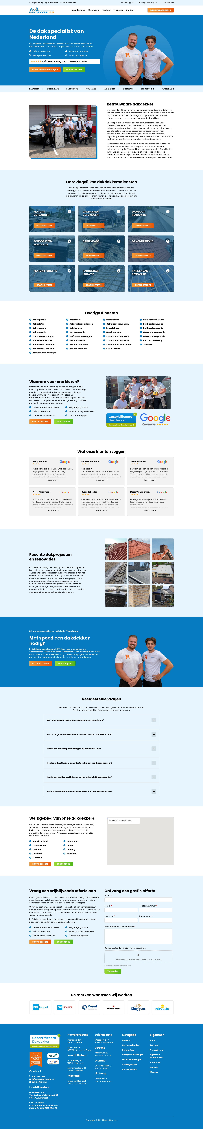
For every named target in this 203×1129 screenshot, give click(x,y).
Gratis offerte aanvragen (45, 69)
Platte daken (168, 89)
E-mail (107, 906)
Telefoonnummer (147, 906)
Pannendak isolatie (91, 272)
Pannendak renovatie (140, 272)
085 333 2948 (169, 3)
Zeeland (37, 849)
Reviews (106, 10)
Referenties (128, 1050)
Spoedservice (78, 10)
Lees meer (51, 480)
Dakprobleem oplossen (81, 324)
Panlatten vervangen (43, 336)
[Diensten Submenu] (98, 10)
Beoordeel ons (129, 1069)
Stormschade (113, 348)
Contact (130, 10)
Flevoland (37, 853)
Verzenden (112, 971)
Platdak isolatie (45, 271)
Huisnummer (145, 916)
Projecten (118, 10)
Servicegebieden (130, 1045)
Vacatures (155, 1062)
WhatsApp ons (129, 3)
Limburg (71, 849)
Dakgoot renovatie (139, 213)
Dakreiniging (112, 319)
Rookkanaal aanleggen (44, 352)
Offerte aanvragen (131, 1059)
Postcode (108, 916)
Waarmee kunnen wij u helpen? (119, 926)
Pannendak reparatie (43, 348)
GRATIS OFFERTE (44, 225)
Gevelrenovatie (77, 332)
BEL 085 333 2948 (74, 69)
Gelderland (72, 841)
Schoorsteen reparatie (117, 340)
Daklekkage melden (160, 10)
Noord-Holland (40, 841)
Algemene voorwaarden (156, 1056)
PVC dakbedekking (153, 340)
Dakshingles (75, 328)
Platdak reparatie (78, 348)
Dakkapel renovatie (153, 324)
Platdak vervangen (41, 213)
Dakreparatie (53, 89)
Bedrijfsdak (75, 319)
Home (152, 1040)
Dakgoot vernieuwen (153, 319)
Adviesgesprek (129, 1064)
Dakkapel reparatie (153, 328)
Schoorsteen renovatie (43, 243)
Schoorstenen (147, 89)
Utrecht (70, 845)
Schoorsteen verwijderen (119, 344)
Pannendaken (109, 89)
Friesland (37, 857)
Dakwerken (34, 89)
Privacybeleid (156, 1050)
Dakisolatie (128, 89)
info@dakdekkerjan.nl (149, 3)
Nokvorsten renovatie (154, 332)
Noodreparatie (113, 332)
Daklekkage (91, 89)
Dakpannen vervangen (91, 213)
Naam (107, 895)
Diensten (92, 10)
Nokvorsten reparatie (154, 336)
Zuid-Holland (39, 845)
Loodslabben (112, 328)
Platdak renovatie (78, 344)
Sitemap (154, 1072)
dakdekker (73, 833)
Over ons (154, 1045)
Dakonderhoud (142, 241)
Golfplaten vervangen (80, 336)
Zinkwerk (147, 344)
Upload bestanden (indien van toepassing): (125, 948)
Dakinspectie (72, 89)
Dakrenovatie (39, 328)
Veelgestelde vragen (132, 1054)
